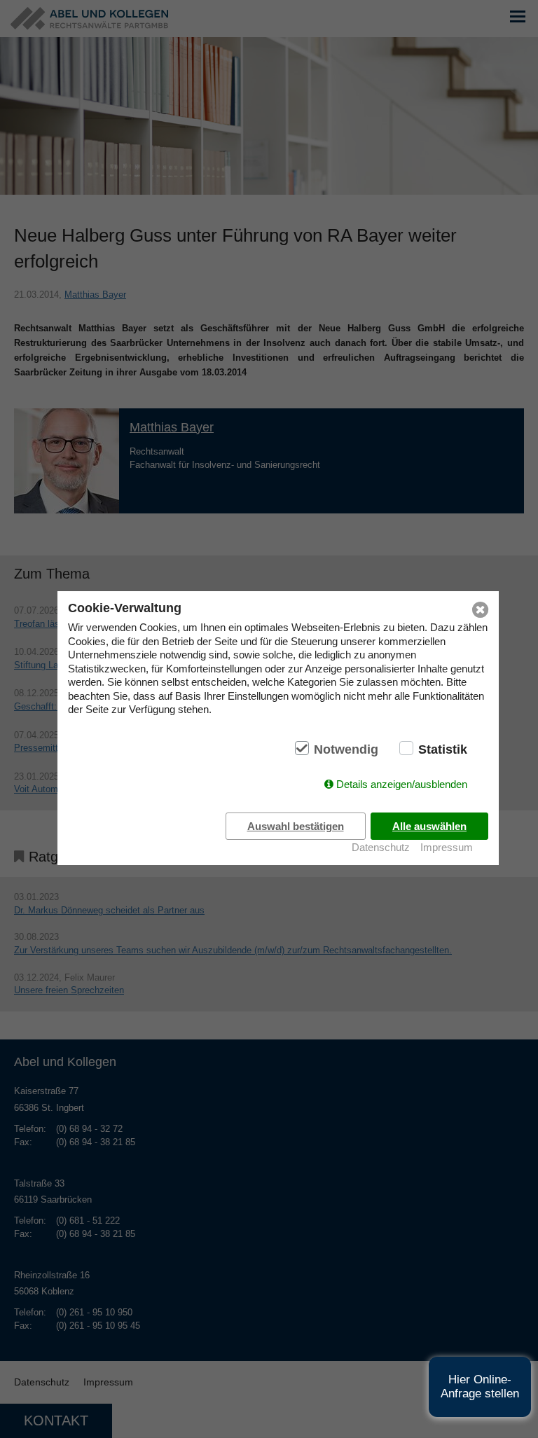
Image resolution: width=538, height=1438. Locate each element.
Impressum (446, 847)
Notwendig (346, 749)
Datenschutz (381, 847)
